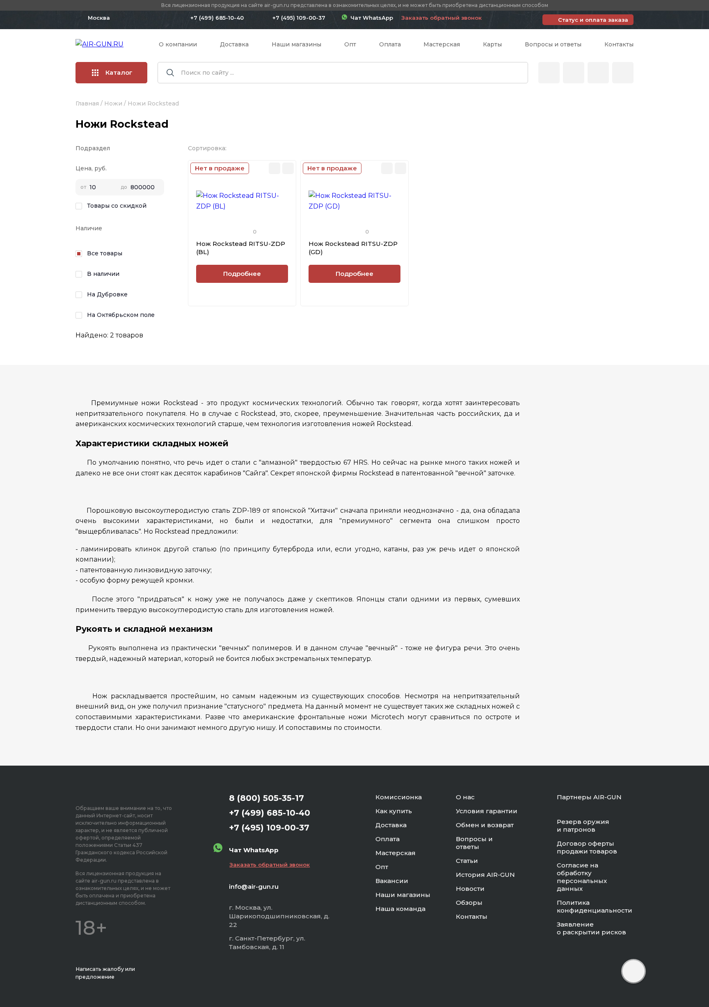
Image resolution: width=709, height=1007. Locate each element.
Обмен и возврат (485, 825)
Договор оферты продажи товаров (587, 847)
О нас (465, 797)
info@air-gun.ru (254, 886)
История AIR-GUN (485, 875)
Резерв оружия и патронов (583, 825)
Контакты (619, 44)
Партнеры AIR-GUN (589, 797)
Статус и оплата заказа (593, 19)
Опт (350, 44)
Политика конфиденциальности (594, 906)
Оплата (390, 44)
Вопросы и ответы (553, 44)
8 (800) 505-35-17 (266, 798)
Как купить (393, 811)
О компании (178, 44)
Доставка (234, 44)
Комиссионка (398, 797)
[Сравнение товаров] (573, 72)
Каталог (119, 72)
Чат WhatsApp (370, 17)
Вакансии (391, 881)
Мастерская (441, 44)
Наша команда (400, 909)
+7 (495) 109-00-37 (298, 17)
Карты (492, 44)
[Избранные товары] (598, 72)
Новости (470, 888)
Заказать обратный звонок (441, 17)
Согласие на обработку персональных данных (582, 876)
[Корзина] (623, 72)
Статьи (467, 861)
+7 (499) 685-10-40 (217, 17)
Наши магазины (296, 44)
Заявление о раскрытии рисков (591, 928)
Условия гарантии (486, 811)
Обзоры (469, 902)
